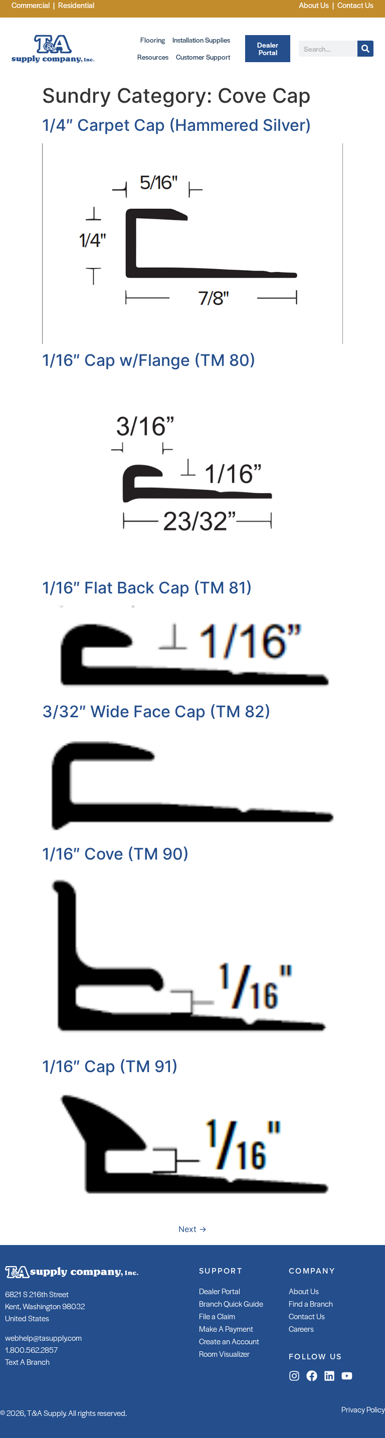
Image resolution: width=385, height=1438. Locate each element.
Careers (301, 1328)
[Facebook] (311, 1375)
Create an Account (229, 1341)
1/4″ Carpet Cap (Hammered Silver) (176, 125)
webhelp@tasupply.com (43, 1337)
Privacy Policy (363, 1409)
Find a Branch (311, 1303)
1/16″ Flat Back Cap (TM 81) (147, 587)
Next (192, 1229)
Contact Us (307, 1316)
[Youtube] (346, 1375)
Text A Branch (27, 1361)
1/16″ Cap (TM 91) (110, 1066)
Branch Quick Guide (231, 1303)
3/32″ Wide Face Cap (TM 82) (156, 711)
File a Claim (217, 1316)
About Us (304, 1291)
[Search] (365, 49)
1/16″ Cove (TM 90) (115, 854)
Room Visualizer (224, 1353)
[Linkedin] (329, 1375)
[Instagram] (294, 1375)
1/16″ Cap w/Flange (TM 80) (149, 360)
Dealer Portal (219, 1291)
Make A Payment (226, 1328)
